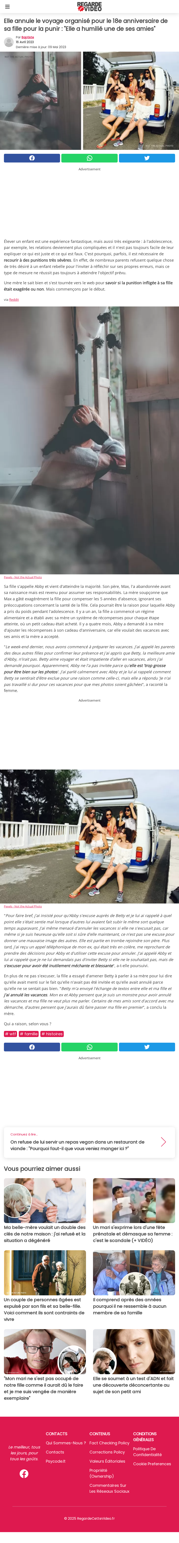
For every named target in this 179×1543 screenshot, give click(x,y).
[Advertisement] (89, 202)
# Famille (29, 1034)
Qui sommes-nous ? (66, 1443)
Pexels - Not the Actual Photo (23, 577)
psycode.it (55, 1461)
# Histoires (52, 1034)
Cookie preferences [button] (152, 1464)
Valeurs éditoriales (107, 1461)
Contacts (55, 1452)
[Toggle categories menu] (7, 6)
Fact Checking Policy (109, 1443)
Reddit (14, 299)
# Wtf (10, 1034)
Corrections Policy (107, 1452)
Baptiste (28, 37)
